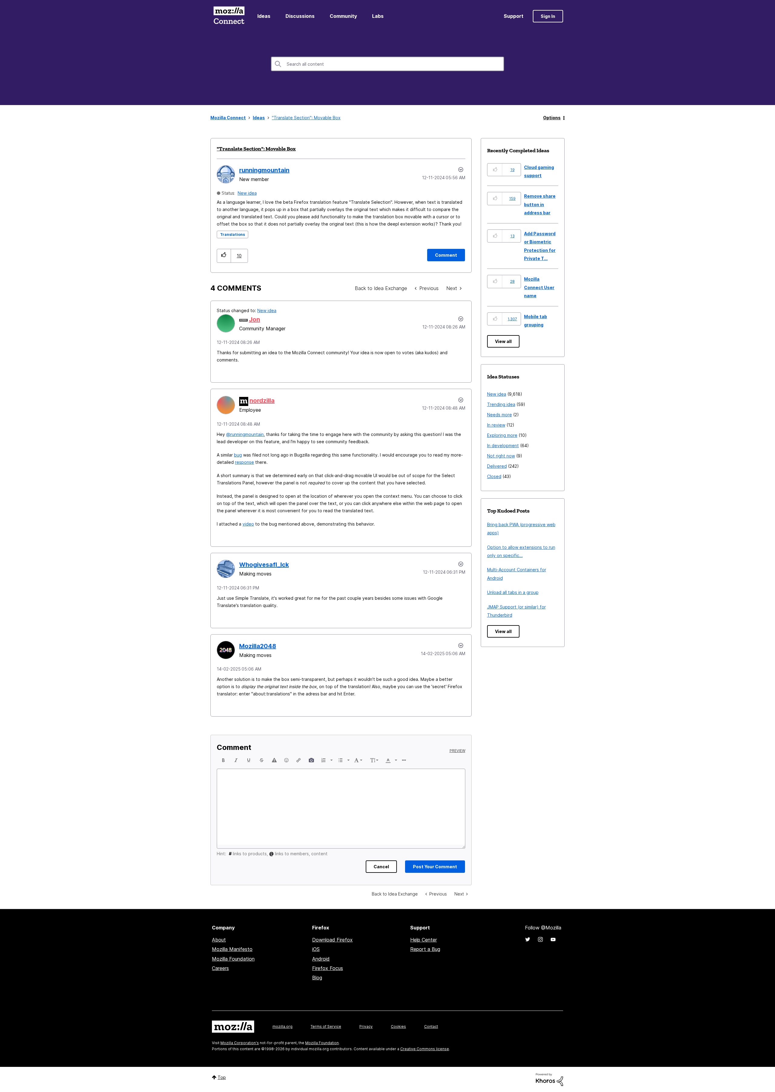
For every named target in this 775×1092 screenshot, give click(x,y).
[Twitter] (527, 939)
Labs (378, 16)
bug (238, 454)
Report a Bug (425, 949)
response (244, 462)
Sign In (548, 16)
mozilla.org (282, 1026)
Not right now (501, 455)
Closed (494, 476)
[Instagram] (540, 939)
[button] (224, 255)
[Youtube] (553, 939)
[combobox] (387, 64)
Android (321, 959)
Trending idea (501, 404)
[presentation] (223, 760)
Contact (431, 1026)
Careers (220, 968)
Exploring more (502, 435)
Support (513, 16)
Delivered (497, 466)
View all (503, 341)
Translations (232, 234)
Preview (457, 751)
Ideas (263, 16)
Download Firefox (332, 940)
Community (343, 16)
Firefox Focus (327, 968)
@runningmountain (245, 434)
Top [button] (222, 1077)
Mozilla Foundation (233, 959)
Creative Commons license (424, 1049)
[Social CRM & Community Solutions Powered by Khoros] (549, 1079)
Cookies (398, 1026)
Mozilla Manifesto (232, 949)
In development (503, 445)
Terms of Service (326, 1026)
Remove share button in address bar (540, 204)
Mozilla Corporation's (239, 1043)
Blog (317, 978)
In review (496, 424)
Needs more (499, 414)
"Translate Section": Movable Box (256, 148)
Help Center (423, 940)
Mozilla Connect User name (539, 287)
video (248, 523)
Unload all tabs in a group (513, 592)
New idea (247, 193)
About (219, 940)
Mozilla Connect (229, 16)
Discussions (300, 16)
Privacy (366, 1026)
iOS (316, 949)
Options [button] (552, 117)
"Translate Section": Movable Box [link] (306, 117)
